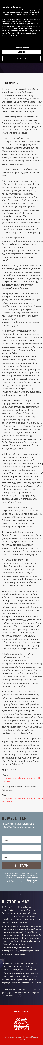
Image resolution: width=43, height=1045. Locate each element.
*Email (5, 857)
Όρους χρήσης (32, 880)
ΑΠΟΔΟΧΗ (21, 52)
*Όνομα (6, 840)
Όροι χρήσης (27, 1037)
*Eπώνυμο (7, 849)
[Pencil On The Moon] (21, 1024)
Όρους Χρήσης (13, 35)
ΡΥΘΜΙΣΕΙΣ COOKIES (21, 47)
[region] (21, 31)
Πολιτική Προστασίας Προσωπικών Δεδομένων (22, 882)
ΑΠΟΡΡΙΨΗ (21, 58)
